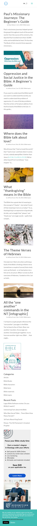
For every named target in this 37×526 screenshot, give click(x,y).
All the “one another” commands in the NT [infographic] (16, 308)
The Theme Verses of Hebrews (17, 252)
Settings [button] (6, 522)
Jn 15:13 (23, 157)
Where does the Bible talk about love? (15, 137)
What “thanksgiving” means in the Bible (17, 190)
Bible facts (7, 388)
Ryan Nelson (12, 25)
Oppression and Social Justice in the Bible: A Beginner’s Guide (18, 79)
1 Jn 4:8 (16, 157)
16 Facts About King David (13, 419)
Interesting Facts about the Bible (15, 410)
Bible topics (26, 25)
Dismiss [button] (12, 522)
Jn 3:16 (10, 157)
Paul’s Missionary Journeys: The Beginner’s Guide (17, 17)
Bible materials (9, 392)
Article (6, 377)
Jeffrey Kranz (11, 88)
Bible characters (9, 385)
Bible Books (8, 381)
